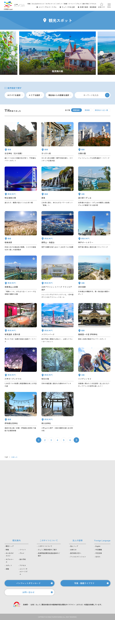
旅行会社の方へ (75, 553)
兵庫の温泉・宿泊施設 (88, 7)
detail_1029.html (21, 367)
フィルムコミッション (78, 556)
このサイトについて (45, 546)
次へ (76, 440)
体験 (65, 4)
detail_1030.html (21, 323)
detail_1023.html (57, 367)
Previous (13, 53)
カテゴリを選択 (14, 95)
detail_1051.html (94, 142)
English (97, 546)
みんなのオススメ (38, 4)
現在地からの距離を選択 (58, 95)
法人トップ (74, 546)
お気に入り (101, 7)
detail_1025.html (57, 412)
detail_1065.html (94, 277)
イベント (72, 4)
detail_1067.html (94, 367)
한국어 (97, 556)
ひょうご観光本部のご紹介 (47, 549)
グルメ (78, 4)
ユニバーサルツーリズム (48, 7)
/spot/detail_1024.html (57, 53)
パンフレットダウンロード (28, 583)
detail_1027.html (21, 186)
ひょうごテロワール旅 (19, 5)
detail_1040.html (57, 186)
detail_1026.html (57, 231)
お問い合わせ (28, 592)
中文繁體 (98, 549)
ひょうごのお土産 (68, 7)
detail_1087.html (57, 142)
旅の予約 (86, 4)
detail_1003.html (57, 323)
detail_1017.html (21, 277)
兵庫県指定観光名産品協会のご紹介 (49, 554)
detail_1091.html (21, 412)
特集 (29, 4)
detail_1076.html (94, 186)
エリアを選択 (34, 95)
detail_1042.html (94, 323)
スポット (59, 4)
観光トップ (10, 546)
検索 (107, 95)
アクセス (93, 4)
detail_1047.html (21, 142)
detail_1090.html (21, 231)
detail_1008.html (94, 231)
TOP (6, 457)
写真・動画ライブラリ (84, 583)
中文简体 (98, 553)
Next (101, 53)
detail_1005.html (57, 277)
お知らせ (73, 549)
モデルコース (50, 4)
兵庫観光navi (8, 5)
